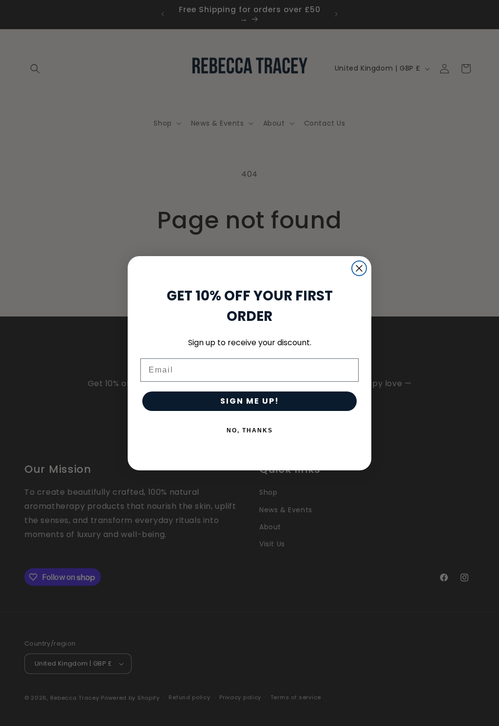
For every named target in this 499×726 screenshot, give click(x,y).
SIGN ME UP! (249, 401)
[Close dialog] (359, 268)
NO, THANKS (250, 430)
